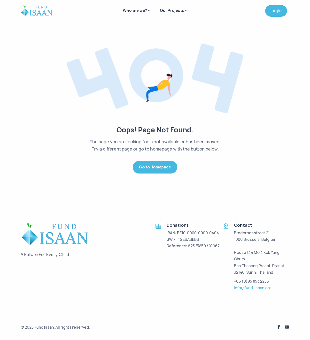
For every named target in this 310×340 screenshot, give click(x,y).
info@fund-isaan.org (252, 287)
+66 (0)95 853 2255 (251, 281)
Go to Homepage (155, 167)
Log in (276, 10)
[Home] (37, 10)
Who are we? (135, 10)
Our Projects (172, 10)
